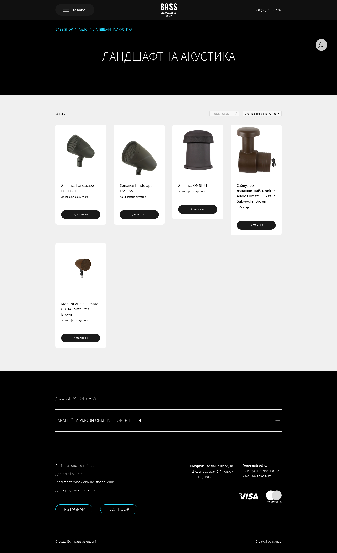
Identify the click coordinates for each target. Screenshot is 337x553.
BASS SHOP (64, 29)
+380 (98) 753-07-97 (267, 10)
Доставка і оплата (68, 473)
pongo (277, 541)
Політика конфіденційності (75, 465)
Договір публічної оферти (75, 490)
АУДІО (83, 29)
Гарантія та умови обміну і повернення (85, 482)
